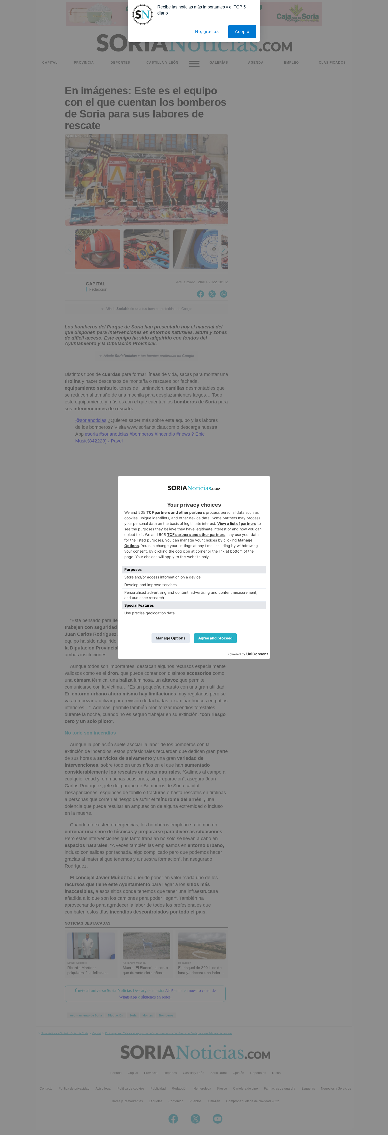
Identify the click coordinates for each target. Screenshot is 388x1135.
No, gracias (207, 31)
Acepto (242, 31)
